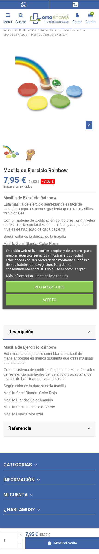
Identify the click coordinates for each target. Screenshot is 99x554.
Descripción (20, 331)
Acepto (50, 299)
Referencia (19, 428)
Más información (19, 275)
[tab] (49, 332)
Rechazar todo (50, 287)
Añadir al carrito (65, 543)
